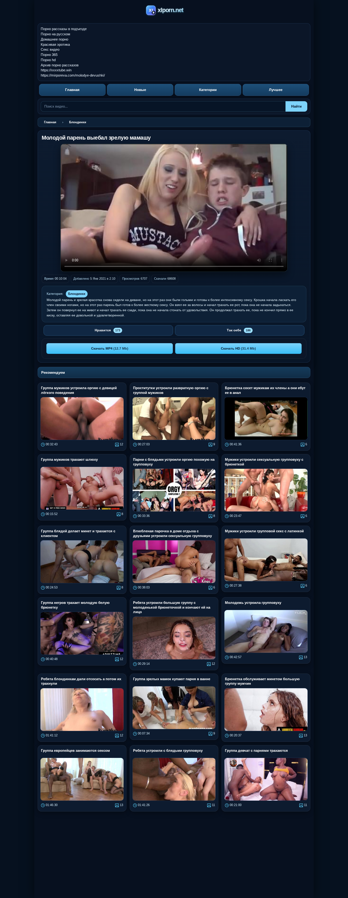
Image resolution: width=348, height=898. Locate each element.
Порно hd (48, 60)
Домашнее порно (54, 39)
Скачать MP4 (109, 348)
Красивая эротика (55, 44)
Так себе (239, 330)
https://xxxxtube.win (56, 70)
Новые (140, 90)
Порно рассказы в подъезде (64, 29)
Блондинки (76, 294)
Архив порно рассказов (60, 65)
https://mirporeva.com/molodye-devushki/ (73, 75)
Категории (208, 90)
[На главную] (174, 11)
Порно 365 (49, 55)
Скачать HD (238, 348)
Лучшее (275, 90)
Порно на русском (55, 34)
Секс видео (50, 49)
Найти (296, 106)
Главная (72, 90)
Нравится (107, 330)
